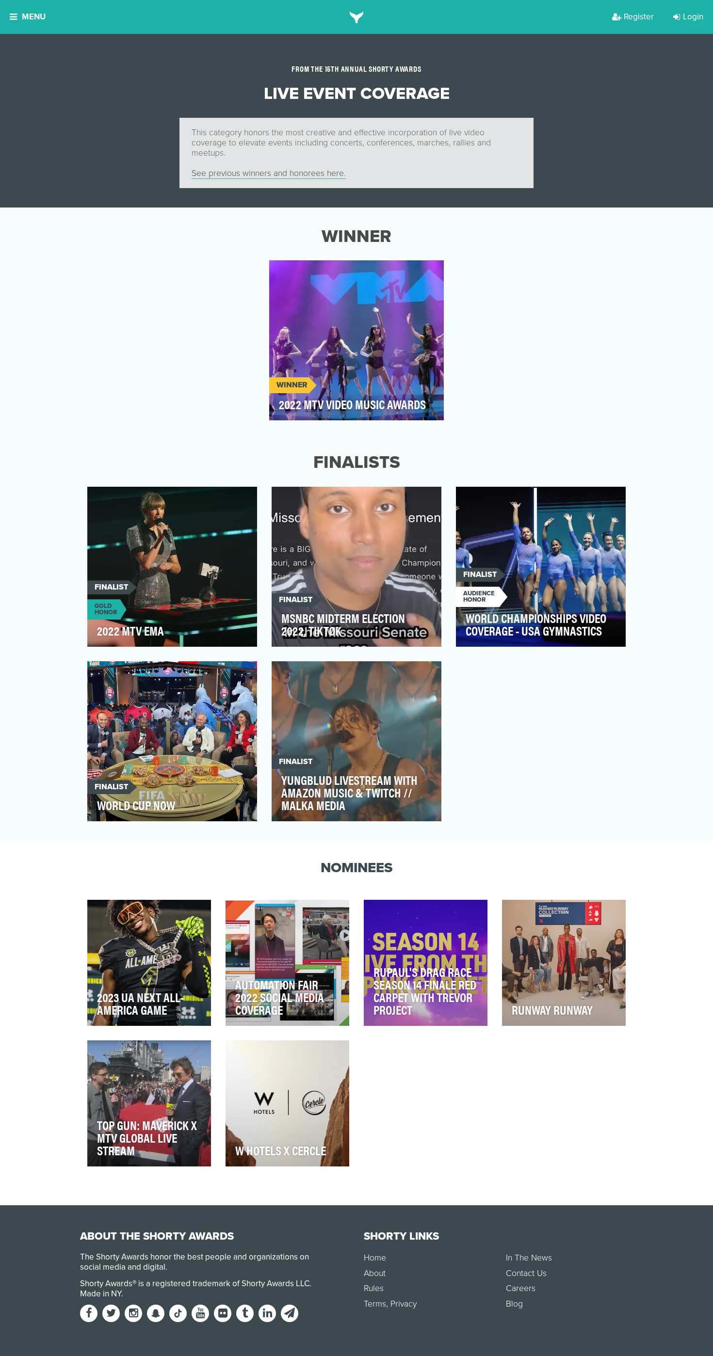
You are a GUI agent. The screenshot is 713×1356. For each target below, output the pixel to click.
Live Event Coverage (317, 273)
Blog (514, 1304)
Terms (375, 1304)
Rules (374, 1288)
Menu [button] (34, 17)
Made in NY (100, 1294)
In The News (529, 1258)
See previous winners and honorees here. (269, 173)
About (375, 1273)
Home (375, 1258)
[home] (356, 17)
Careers (520, 1288)
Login (693, 17)
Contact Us (526, 1273)
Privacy (403, 1304)
